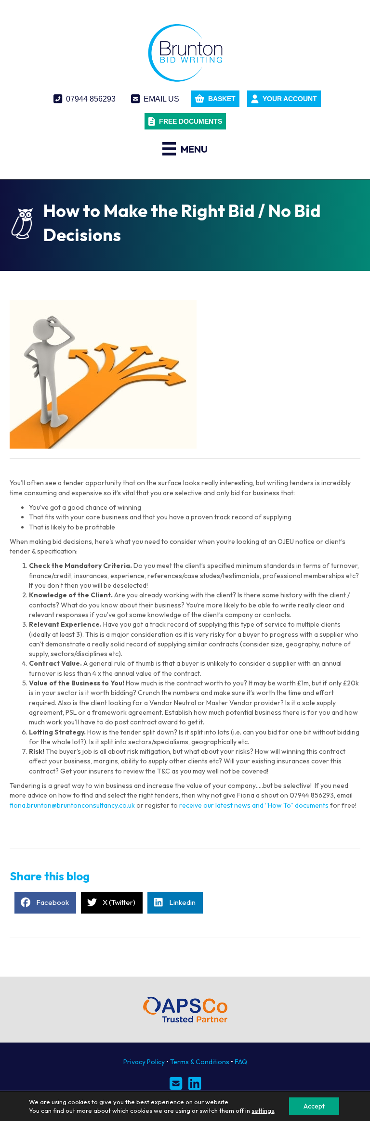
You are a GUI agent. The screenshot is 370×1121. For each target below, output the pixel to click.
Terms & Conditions (199, 1061)
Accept (314, 1106)
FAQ (241, 1061)
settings (262, 1110)
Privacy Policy (144, 1061)
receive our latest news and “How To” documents (254, 805)
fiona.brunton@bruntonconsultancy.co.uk (72, 805)
